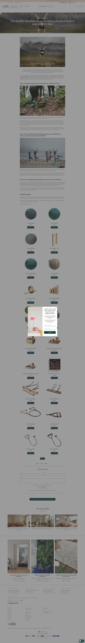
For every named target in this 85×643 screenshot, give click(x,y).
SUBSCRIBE (50, 332)
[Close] (56, 308)
